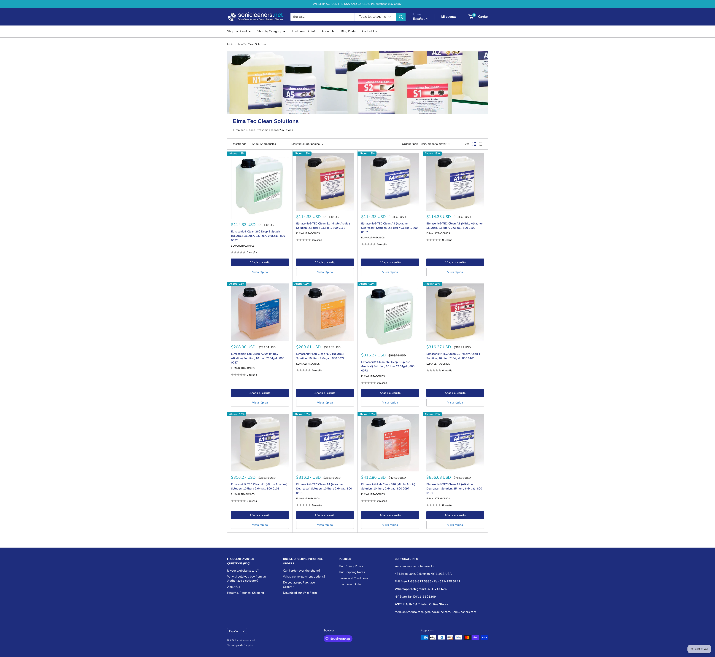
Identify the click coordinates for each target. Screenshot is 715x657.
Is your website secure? (243, 571)
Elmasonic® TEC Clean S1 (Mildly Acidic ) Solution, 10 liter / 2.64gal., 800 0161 (453, 356)
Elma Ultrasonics (243, 246)
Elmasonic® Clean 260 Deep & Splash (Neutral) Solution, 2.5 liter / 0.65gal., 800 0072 (258, 236)
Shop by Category (269, 31)
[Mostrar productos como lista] (480, 144)
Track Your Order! (303, 31)
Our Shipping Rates (352, 572)
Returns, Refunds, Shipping (245, 593)
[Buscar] (401, 17)
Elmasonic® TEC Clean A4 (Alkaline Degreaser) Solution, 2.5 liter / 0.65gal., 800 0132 (389, 228)
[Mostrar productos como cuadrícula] (474, 144)
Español (234, 631)
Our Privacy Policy (351, 566)
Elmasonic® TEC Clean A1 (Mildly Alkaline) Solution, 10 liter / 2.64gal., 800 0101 (259, 486)
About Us (328, 31)
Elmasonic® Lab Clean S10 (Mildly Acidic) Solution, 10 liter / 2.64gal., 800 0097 (388, 486)
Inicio (230, 44)
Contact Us (369, 31)
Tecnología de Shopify (240, 645)
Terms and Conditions (353, 578)
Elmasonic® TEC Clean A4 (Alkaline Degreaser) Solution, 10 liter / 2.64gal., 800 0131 (324, 488)
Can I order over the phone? (301, 571)
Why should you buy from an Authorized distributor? (246, 579)
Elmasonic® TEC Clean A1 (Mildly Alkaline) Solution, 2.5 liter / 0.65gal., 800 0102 (454, 226)
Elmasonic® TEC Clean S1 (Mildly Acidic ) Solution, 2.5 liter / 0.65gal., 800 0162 (323, 226)
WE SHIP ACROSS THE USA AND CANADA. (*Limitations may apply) (357, 4)
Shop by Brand (237, 31)
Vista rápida (260, 272)
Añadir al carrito (260, 262)
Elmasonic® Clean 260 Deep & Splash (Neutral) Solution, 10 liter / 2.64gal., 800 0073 (387, 366)
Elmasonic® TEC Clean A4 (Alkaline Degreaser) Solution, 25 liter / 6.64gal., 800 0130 (454, 488)
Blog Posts (348, 31)
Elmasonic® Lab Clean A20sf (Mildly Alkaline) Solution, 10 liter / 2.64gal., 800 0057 (257, 358)
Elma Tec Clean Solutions (251, 44)
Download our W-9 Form (300, 593)
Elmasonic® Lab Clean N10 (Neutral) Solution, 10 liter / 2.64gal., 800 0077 (320, 356)
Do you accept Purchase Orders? (299, 585)
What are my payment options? (304, 577)
